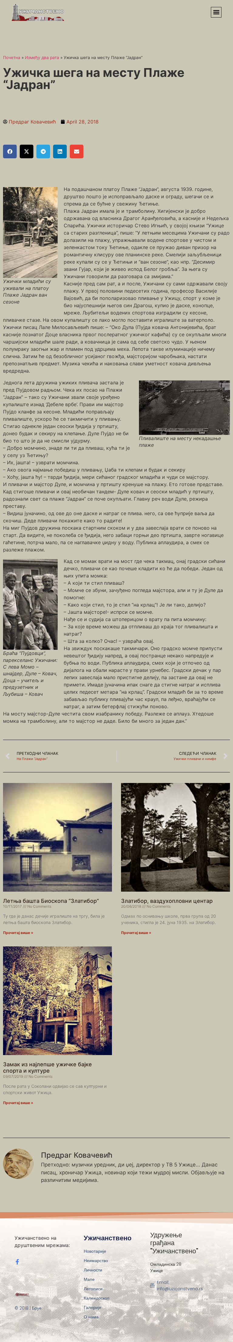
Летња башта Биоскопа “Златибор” (51, 901)
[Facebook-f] (17, 1262)
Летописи (93, 1289)
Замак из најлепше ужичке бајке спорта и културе (47, 1067)
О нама (91, 1317)
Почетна (11, 57)
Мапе (89, 1279)
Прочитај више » (18, 932)
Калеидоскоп (97, 1298)
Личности (93, 1270)
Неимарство (96, 1261)
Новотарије (95, 1251)
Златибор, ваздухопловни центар (167, 901)
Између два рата (42, 57)
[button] (216, 12)
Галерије (92, 1307)
